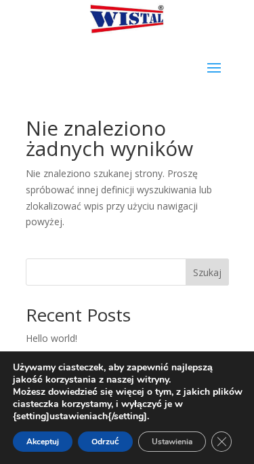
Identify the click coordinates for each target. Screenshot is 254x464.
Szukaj (207, 272)
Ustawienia (172, 441)
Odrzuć (105, 441)
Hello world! (51, 338)
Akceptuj (42, 441)
